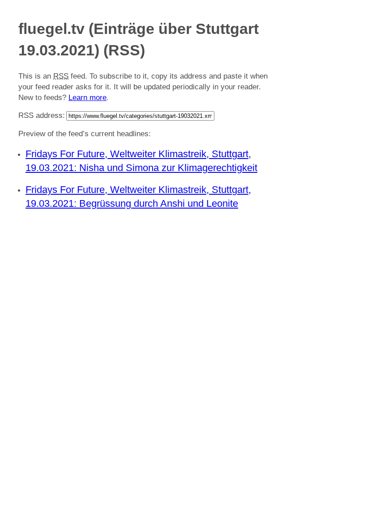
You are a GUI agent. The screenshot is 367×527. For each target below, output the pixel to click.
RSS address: (41, 115)
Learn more (87, 97)
